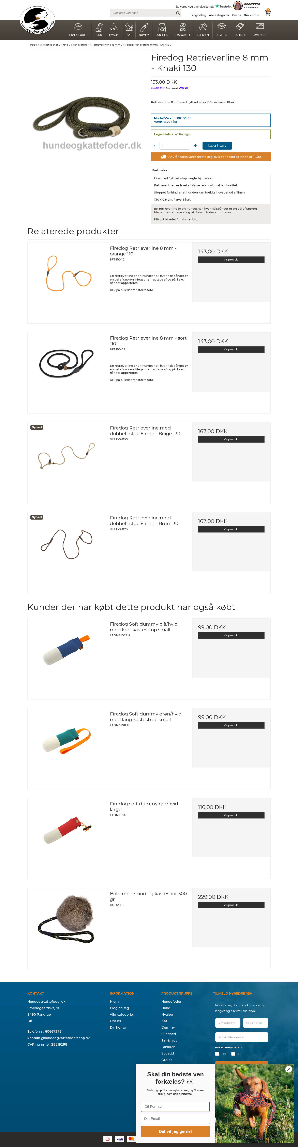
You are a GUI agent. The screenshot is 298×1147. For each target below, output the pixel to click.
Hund (98, 34)
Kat (129, 34)
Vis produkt (231, 259)
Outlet (240, 34)
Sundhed (162, 34)
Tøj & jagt (182, 34)
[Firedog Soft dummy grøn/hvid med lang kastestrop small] (67, 747)
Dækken (203, 34)
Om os (236, 15)
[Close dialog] (288, 1069)
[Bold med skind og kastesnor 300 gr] (67, 927)
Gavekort (259, 34)
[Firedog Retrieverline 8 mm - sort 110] (67, 371)
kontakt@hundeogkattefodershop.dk (58, 1038)
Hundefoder (78, 34)
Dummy (144, 34)
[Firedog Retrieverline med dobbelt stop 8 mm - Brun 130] (67, 551)
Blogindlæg (198, 15)
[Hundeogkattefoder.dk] (37, 20)
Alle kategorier (219, 15)
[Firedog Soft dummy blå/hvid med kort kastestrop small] (67, 657)
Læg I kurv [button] (217, 146)
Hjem (114, 1001)
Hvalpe (114, 34)
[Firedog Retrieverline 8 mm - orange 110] (67, 281)
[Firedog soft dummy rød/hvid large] (67, 837)
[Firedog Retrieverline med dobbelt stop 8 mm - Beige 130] (67, 461)
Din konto (251, 15)
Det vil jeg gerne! (175, 1131)
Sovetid (221, 34)
